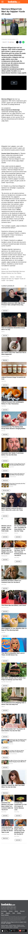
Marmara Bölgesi (6, 99)
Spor (2, 913)
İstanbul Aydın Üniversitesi (9, 153)
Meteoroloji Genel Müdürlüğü (10, 110)
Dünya (16, 911)
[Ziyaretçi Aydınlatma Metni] (6, 927)
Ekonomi (22, 911)
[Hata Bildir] (15, 927)
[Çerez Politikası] (9, 926)
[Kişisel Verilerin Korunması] (19, 926)
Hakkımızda (3, 908)
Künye (14, 908)
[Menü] (2, 1)
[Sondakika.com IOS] (5, 930)
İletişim (11, 908)
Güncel (10, 911)
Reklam (8, 908)
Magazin (8, 913)
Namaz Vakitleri (5, 915)
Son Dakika (4, 911)
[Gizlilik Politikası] (12, 925)
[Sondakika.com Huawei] (23, 930)
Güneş (19, 209)
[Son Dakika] (14, 1)
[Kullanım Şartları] (4, 925)
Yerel (13, 913)
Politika (19, 913)
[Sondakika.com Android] (14, 930)
